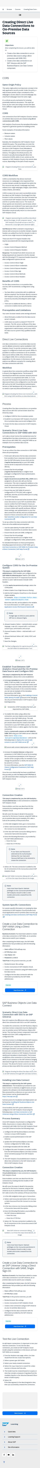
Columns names (10, 136)
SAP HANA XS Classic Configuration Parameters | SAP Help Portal (19, 767)
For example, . (21, 598)
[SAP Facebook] (4, 1454)
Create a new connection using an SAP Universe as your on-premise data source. (20, 1307)
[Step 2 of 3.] (20, 660)
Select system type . (15, 1360)
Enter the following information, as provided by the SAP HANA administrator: (20, 848)
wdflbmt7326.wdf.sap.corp (15, 1291)
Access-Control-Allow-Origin (14, 263)
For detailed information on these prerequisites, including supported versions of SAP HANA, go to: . (20, 546)
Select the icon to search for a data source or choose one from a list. (20, 1367)
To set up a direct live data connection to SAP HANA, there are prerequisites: (19, 451)
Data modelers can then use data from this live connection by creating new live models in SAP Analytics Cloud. (17, 808)
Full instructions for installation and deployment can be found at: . (19, 1102)
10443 (11, 1294)
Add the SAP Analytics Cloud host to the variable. (21, 605)
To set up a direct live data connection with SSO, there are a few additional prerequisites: (18, 523)
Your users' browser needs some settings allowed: (19, 313)
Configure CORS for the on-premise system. (19, 416)
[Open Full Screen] (32, 165)
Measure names (10, 133)
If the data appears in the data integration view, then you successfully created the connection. (20, 1383)
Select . (19, 590)
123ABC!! (11, 958)
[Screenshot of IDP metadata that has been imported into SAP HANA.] (21, 708)
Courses (18, 9)
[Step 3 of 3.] (20, 789)
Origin (6, 244)
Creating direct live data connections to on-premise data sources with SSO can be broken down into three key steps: (19, 411)
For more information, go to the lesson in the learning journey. (21, 699)
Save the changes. (11, 641)
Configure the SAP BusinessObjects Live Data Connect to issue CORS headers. (20, 1133)
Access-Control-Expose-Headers (16, 268)
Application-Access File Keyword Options (18, 607)
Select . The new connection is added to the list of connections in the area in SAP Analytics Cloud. (21, 869)
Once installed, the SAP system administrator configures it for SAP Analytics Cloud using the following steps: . (18, 1111)
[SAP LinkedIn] (13, 1454)
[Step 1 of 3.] (20, 559)
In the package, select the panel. (20, 586)
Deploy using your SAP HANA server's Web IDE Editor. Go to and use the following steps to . (21, 736)
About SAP (12, 1442)
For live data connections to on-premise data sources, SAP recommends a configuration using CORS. (18, 287)
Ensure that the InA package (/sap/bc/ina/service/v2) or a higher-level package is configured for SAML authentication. (20, 538)
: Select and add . (20, 632)
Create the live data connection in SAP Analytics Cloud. (20, 425)
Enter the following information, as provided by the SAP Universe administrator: (20, 1214)
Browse (9, 9)
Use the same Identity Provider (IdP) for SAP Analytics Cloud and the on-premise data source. (21, 529)
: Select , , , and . (20, 637)
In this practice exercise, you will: (16, 960)
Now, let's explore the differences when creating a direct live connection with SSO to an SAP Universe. (19, 1021)
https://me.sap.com (8, 1096)
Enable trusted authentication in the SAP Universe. (18, 1138)
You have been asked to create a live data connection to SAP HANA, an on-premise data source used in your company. (19, 936)
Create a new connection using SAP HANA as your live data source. (21, 971)
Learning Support (14, 1437)
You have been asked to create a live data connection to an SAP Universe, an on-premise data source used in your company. (19, 1278)
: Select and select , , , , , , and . (21, 626)
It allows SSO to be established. (18, 676)
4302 (11, 952)
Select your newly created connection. (17, 1363)
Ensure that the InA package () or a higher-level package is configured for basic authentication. (20, 472)
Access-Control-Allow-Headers (15, 277)
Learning (14, 1424)
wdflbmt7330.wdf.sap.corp (15, 949)
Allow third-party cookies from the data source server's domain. (20, 318)
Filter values (9, 139)
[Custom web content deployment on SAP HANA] (21, 747)
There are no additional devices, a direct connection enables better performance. (18, 305)
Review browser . (14, 964)
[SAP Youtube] (8, 1454)
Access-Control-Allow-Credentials (16, 265)
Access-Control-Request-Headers (16, 250)
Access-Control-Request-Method (16, 247)
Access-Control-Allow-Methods (15, 274)
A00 (10, 955)
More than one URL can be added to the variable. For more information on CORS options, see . (21, 605)
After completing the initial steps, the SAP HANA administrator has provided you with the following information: (18, 944)
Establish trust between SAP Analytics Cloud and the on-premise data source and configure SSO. (21, 420)
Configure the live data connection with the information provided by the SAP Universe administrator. (19, 1313)
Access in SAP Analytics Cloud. (19, 967)
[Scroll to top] (4, 1462)
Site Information (13, 1447)
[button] (20, 990)
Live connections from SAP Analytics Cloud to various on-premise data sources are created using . (19, 119)
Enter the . (11, 841)
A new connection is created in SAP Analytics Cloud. (19, 801)
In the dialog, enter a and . (20, 833)
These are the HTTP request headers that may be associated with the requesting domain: (18, 240)
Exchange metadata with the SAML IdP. (17, 1147)
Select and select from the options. (21, 828)
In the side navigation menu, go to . (20, 824)
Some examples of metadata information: (16, 130)
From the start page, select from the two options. (19, 1356)
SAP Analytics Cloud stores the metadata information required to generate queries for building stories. (20, 125)
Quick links (12, 1432)
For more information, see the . (19, 767)
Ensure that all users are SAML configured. (18, 532)
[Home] (3, 9)
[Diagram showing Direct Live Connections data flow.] (20, 168)
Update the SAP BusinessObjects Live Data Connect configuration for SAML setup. (19, 1143)
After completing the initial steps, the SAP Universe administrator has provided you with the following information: (19, 1285)
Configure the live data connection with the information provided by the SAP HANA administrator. (19, 977)
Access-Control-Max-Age (13, 271)
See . (21, 518)
